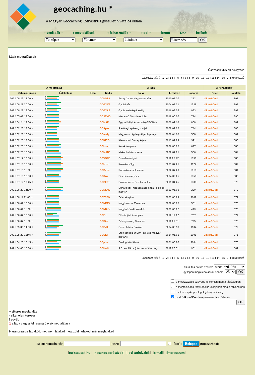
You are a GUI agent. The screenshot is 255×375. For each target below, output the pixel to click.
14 (218, 77)
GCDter (104, 221)
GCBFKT (105, 182)
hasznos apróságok (109, 353)
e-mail (158, 353)
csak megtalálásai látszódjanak (203, 297)
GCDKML (105, 189)
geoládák (53, 33)
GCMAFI (104, 122)
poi (145, 33)
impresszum (176, 353)
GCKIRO (105, 140)
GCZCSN (105, 197)
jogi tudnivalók (139, 353)
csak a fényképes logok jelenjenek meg (199, 292)
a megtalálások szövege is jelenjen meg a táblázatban (208, 281)
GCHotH (104, 248)
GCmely (104, 134)
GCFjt (103, 215)
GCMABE (105, 152)
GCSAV (104, 176)
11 (202, 77)
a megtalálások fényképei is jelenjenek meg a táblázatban (210, 286)
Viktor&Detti (211, 98)
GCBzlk (104, 227)
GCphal (104, 242)
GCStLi (104, 234)
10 (197, 77)
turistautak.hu (79, 353)
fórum (165, 33)
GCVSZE (105, 158)
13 (213, 77)
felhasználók (119, 33)
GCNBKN (105, 209)
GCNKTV (105, 203)
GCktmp (104, 146)
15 (223, 77)
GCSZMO (105, 116)
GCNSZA (105, 98)
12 (207, 77)
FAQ (183, 33)
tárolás (177, 344)
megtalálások (85, 33)
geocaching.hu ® (83, 9)
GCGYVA (105, 104)
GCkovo (104, 164)
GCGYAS (105, 110)
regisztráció (209, 344)
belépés (201, 33)
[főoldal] (24, 18)
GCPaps (105, 170)
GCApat (104, 128)
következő (238, 77)
